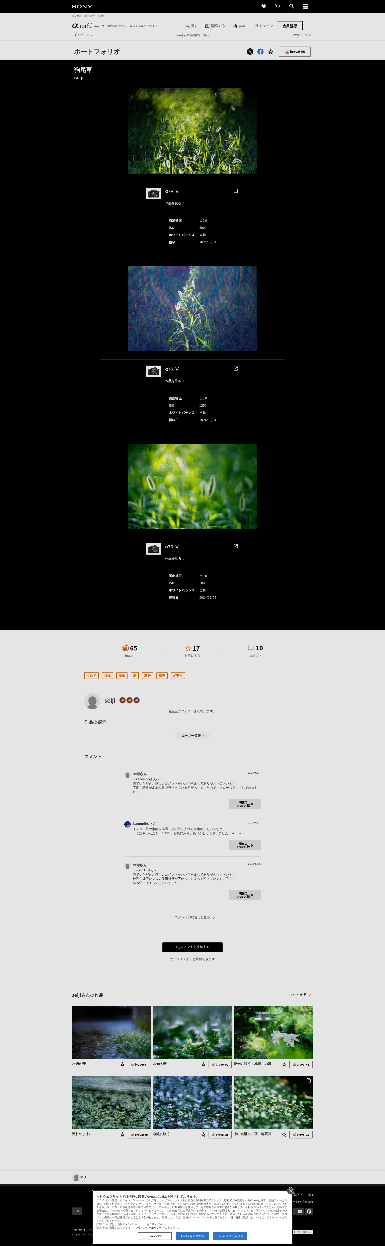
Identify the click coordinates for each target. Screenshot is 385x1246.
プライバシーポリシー (149, 1227)
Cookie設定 (155, 1236)
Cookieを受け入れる (230, 1236)
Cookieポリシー (137, 1224)
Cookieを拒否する (192, 1236)
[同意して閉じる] (290, 1190)
